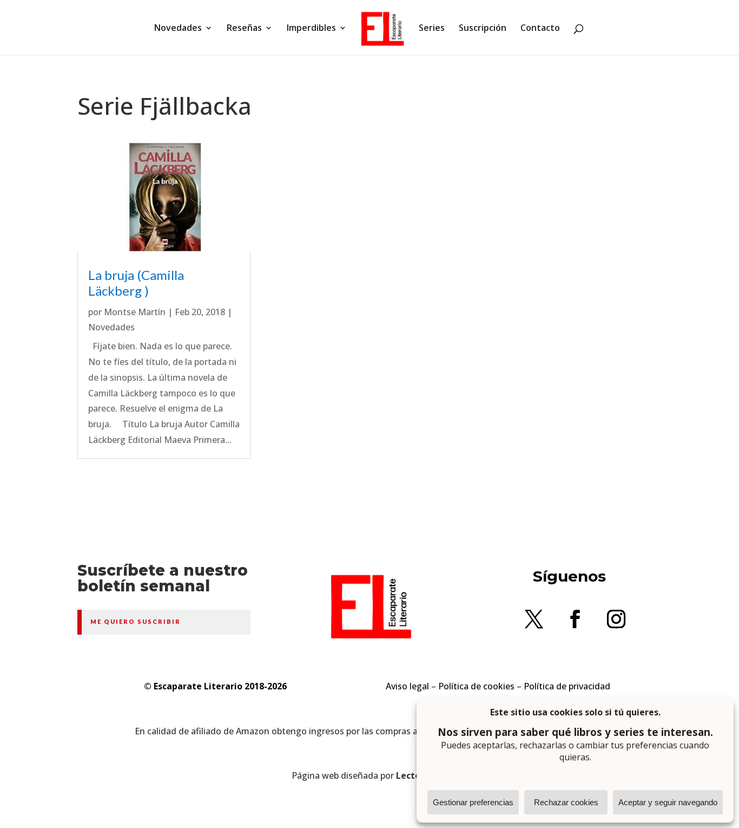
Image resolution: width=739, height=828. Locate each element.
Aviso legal (407, 686)
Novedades (178, 29)
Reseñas (244, 29)
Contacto (540, 29)
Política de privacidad (567, 686)
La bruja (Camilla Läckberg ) (136, 282)
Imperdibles (311, 29)
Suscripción (482, 29)
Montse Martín (135, 312)
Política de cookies (476, 686)
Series (432, 29)
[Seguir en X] (534, 619)
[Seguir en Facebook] (575, 619)
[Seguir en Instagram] (616, 619)
